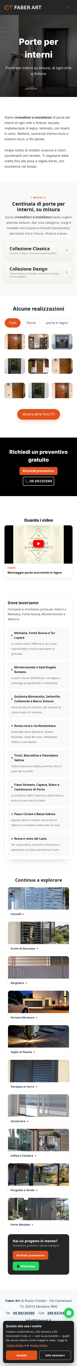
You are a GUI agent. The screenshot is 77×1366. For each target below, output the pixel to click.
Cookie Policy (14, 1345)
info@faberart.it (38, 1320)
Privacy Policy (38, 1345)
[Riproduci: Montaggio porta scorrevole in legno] (38, 544)
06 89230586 (24, 1313)
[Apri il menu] (68, 7)
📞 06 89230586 (38, 481)
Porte (31, 323)
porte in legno (57, 323)
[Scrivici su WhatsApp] (69, 1313)
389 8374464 (58, 1313)
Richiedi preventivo (38, 471)
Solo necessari (55, 1355)
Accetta (22, 1355)
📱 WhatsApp (25, 1266)
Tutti (12, 323)
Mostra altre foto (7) (38, 414)
